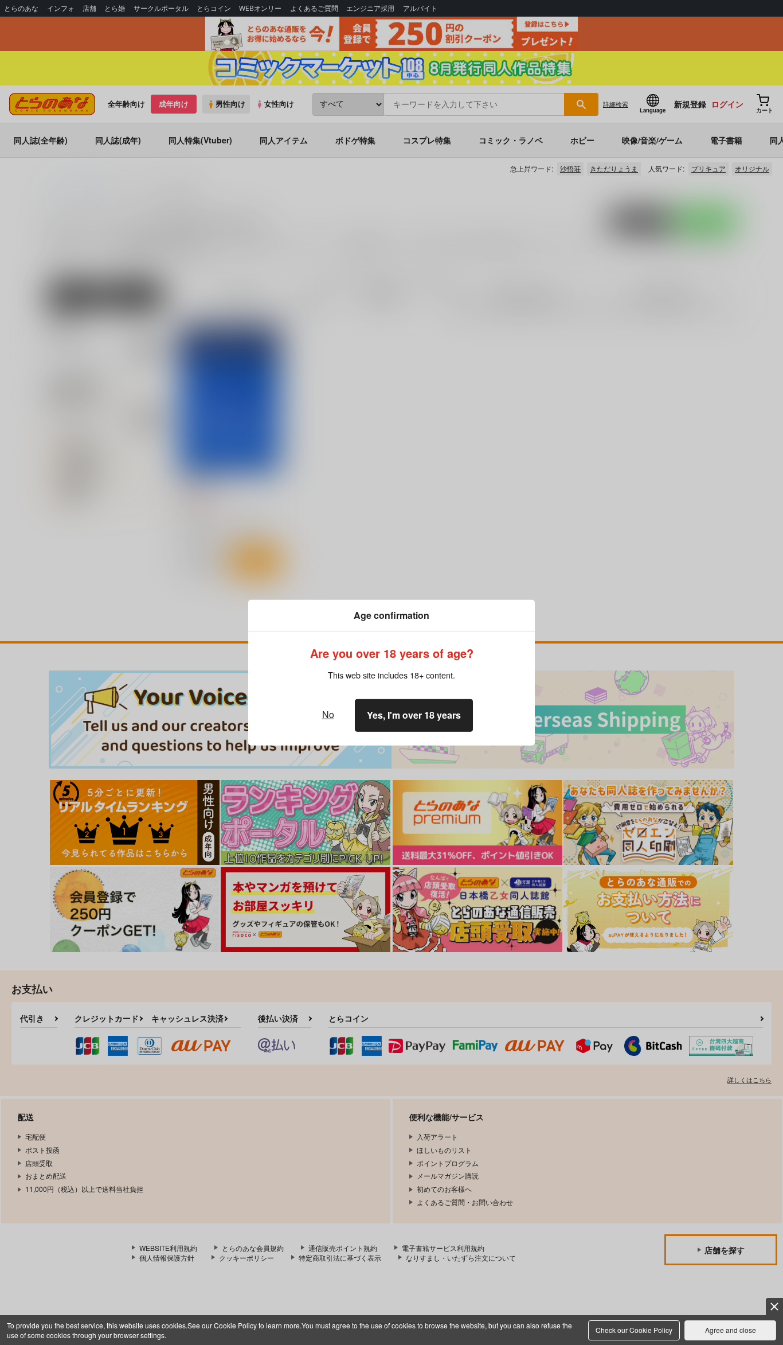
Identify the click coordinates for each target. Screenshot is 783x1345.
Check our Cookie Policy (634, 1330)
